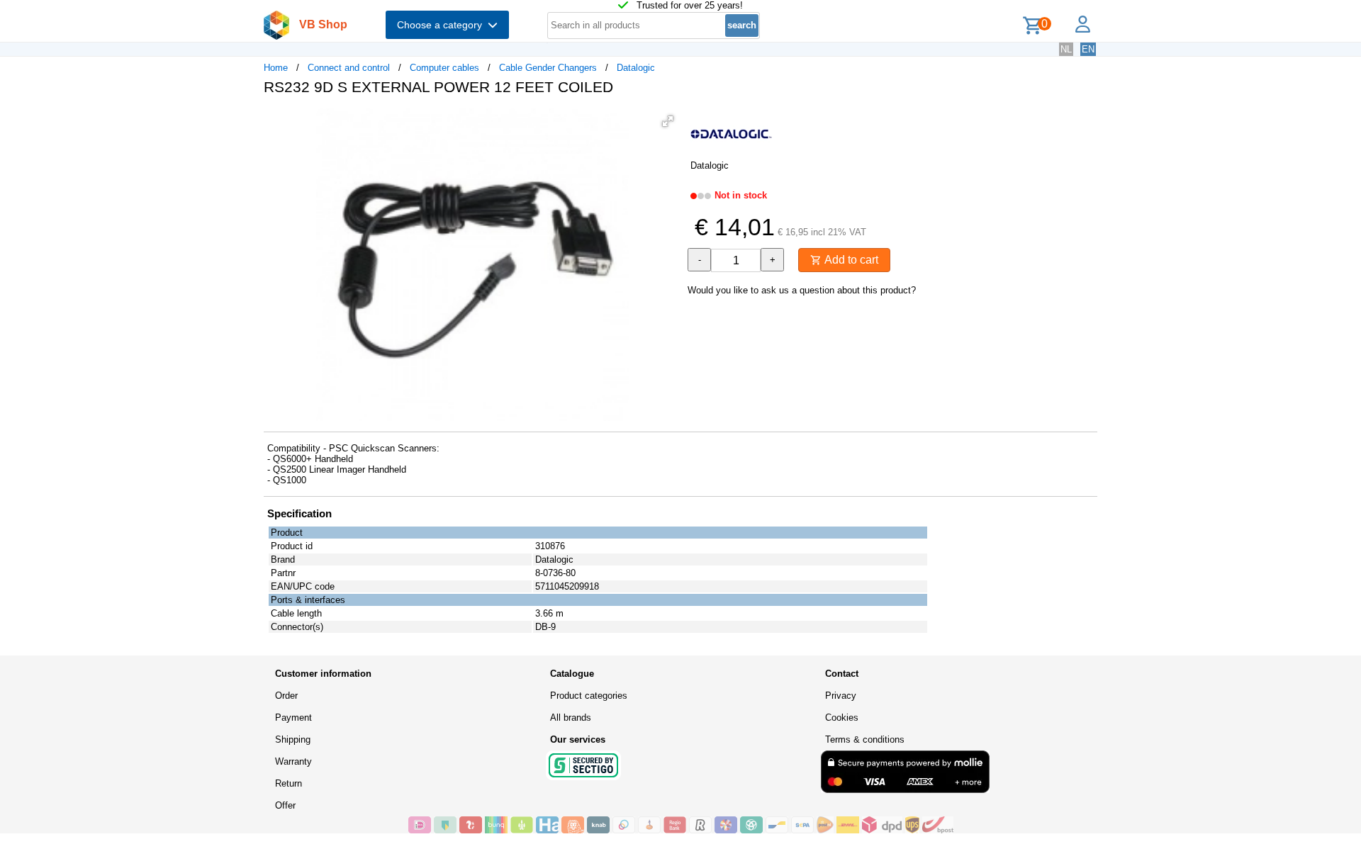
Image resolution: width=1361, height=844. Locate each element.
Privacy (840, 695)
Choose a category (442, 24)
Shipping (292, 739)
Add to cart (850, 260)
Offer (285, 805)
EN (1088, 49)
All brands (570, 717)
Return (288, 783)
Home (276, 67)
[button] (667, 121)
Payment (293, 717)
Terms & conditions (864, 739)
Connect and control (349, 67)
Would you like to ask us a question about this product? (802, 290)
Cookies (841, 717)
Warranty (293, 761)
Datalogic (636, 67)
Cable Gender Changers (548, 67)
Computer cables (444, 67)
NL (1066, 49)
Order (286, 695)
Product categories (588, 695)
